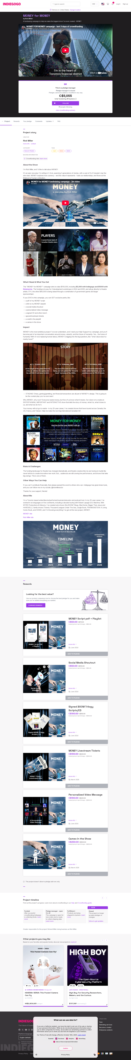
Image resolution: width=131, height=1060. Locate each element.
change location (75, 10)
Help (72, 903)
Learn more (50, 921)
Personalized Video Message (85, 794)
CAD (93, 4)
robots (68, 151)
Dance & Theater (29, 151)
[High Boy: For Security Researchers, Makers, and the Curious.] (87, 965)
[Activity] (112, 4)
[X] (23, 1030)
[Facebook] (19, 1030)
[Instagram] (29, 1030)
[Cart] (108, 4)
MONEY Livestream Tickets (84, 750)
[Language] (103, 4)
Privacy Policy (23, 1053)
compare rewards (35, 605)
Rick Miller (29, 18)
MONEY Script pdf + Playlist (85, 618)
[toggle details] (63, 1006)
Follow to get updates (96, 921)
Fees (101, 1022)
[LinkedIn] (32, 1030)
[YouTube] (26, 1030)
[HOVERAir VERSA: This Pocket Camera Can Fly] (43, 965)
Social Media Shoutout (82, 662)
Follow (66, 103)
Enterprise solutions (105, 1030)
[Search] (53, 4)
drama (61, 151)
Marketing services (105, 1025)
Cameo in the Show (80, 838)
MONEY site (27, 514)
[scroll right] (106, 940)
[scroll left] (102, 897)
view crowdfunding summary (65, 110)
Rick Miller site (28, 517)
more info (26, 144)
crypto (54, 151)
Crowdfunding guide (85, 903)
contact (33, 144)
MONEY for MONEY (36, 16)
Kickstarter (27, 289)
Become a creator (105, 1027)
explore (73, 942)
